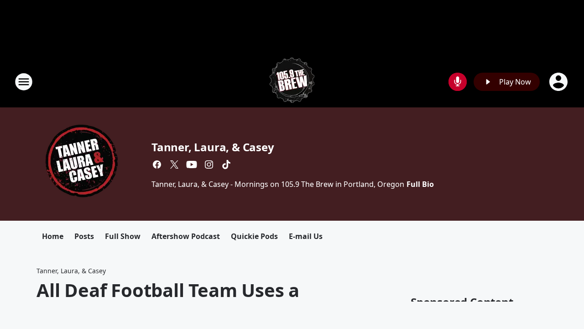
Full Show (123, 236)
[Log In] (559, 82)
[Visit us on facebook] (156, 164)
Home (52, 236)
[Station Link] (292, 82)
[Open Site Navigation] (24, 82)
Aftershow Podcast (185, 236)
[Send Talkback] (457, 82)
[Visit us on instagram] (208, 164)
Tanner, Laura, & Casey (212, 146)
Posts (84, 236)
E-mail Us (306, 236)
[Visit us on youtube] (191, 164)
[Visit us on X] (174, 164)
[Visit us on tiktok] (226, 164)
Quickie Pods (254, 236)
